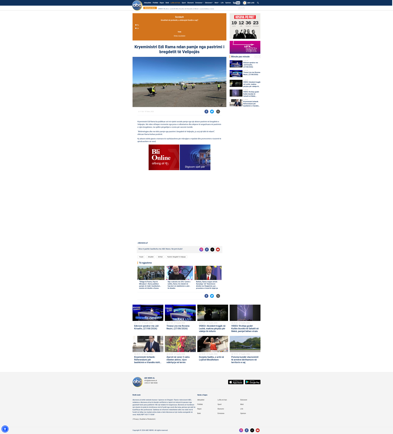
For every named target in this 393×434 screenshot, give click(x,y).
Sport (184, 3)
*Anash (141, 257)
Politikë (155, 3)
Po (138, 25)
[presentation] (256, 57)
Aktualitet (147, 3)
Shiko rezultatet (179, 36)
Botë (167, 3)
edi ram (160, 257)
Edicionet (208, 3)
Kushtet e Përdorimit (147, 419)
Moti (216, 3)
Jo (138, 28)
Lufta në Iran (175, 3)
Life (222, 3)
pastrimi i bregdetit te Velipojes (176, 257)
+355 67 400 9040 (151, 383)
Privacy (136, 419)
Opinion (228, 3)
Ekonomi (190, 3)
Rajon (162, 3)
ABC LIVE (250, 3)
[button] (5, 429)
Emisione (198, 3)
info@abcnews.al (150, 380)
